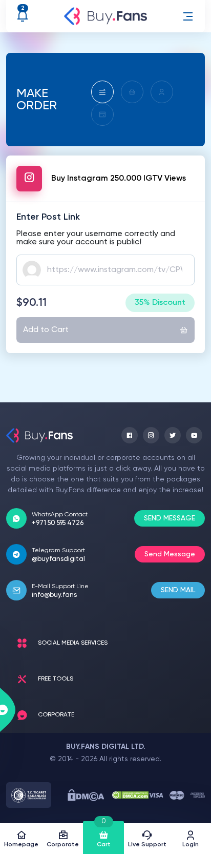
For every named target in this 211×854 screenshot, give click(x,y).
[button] (188, 16)
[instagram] (151, 435)
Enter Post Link (48, 217)
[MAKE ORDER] (102, 92)
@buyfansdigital (58, 559)
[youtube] (194, 435)
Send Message (169, 554)
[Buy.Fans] (105, 16)
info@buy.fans (54, 595)
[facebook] (129, 435)
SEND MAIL (178, 590)
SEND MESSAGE (169, 518)
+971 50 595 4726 (57, 523)
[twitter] (172, 435)
